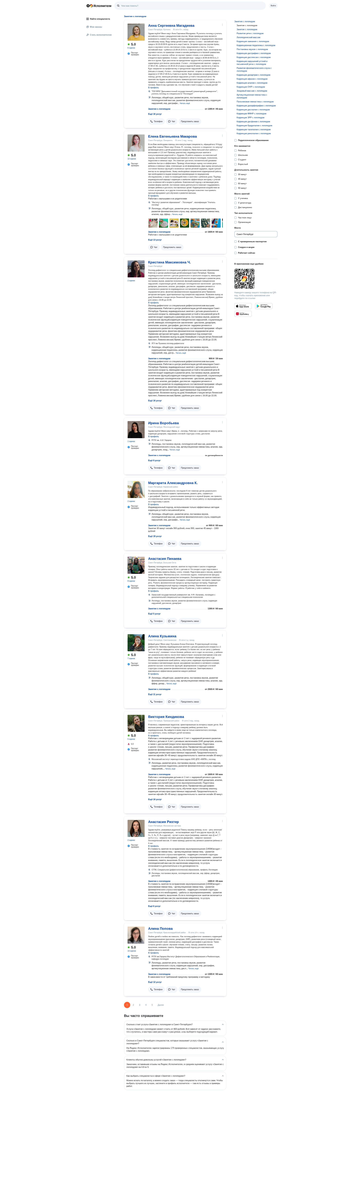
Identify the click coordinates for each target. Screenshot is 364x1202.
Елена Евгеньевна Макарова (172, 136)
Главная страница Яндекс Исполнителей (98, 6)
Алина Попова (160, 928)
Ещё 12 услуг (155, 982)
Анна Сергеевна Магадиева (171, 25)
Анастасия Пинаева (164, 559)
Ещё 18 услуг (155, 536)
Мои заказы (96, 27)
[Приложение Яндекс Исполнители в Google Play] (263, 306)
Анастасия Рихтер (163, 822)
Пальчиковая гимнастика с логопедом (255, 101)
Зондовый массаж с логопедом (252, 91)
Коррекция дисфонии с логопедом (253, 121)
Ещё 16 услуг (155, 114)
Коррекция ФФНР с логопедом (251, 113)
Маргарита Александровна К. (173, 483)
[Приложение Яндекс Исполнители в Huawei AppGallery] (243, 314)
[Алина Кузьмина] (136, 642)
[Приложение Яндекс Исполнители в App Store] (243, 306)
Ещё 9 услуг (154, 460)
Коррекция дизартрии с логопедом (253, 75)
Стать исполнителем (101, 35)
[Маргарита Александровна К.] (136, 489)
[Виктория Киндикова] (136, 723)
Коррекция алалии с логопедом (252, 83)
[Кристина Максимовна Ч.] (136, 268)
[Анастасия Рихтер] (136, 828)
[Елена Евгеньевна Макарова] (136, 143)
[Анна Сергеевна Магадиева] (136, 32)
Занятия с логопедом (244, 21)
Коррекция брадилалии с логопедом (254, 125)
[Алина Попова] (136, 935)
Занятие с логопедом (159, 109)
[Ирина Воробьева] (136, 429)
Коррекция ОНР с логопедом (251, 87)
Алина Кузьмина (162, 636)
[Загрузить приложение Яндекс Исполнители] (256, 279)
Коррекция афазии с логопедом (252, 79)
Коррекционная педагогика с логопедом (256, 45)
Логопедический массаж (248, 37)
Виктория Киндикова (166, 717)
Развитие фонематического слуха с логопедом (254, 69)
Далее (161, 1005)
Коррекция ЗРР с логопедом (250, 117)
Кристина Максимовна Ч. (169, 262)
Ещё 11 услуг (155, 694)
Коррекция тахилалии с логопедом (254, 129)
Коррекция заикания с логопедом (253, 41)
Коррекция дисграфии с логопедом (254, 53)
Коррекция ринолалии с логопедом (254, 133)
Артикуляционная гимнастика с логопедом (252, 96)
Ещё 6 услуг (154, 906)
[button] (185, 103)
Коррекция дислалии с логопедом (253, 109)
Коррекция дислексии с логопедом (254, 57)
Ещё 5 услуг (154, 613)
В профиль (153, 87)
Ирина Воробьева (163, 423)
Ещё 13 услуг (155, 240)
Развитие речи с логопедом (250, 33)
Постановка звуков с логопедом (252, 49)
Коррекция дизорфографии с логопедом (256, 105)
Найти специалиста (100, 19)
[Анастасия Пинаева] (136, 565)
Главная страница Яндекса (88, 6)
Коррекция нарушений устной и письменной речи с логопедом (252, 62)
